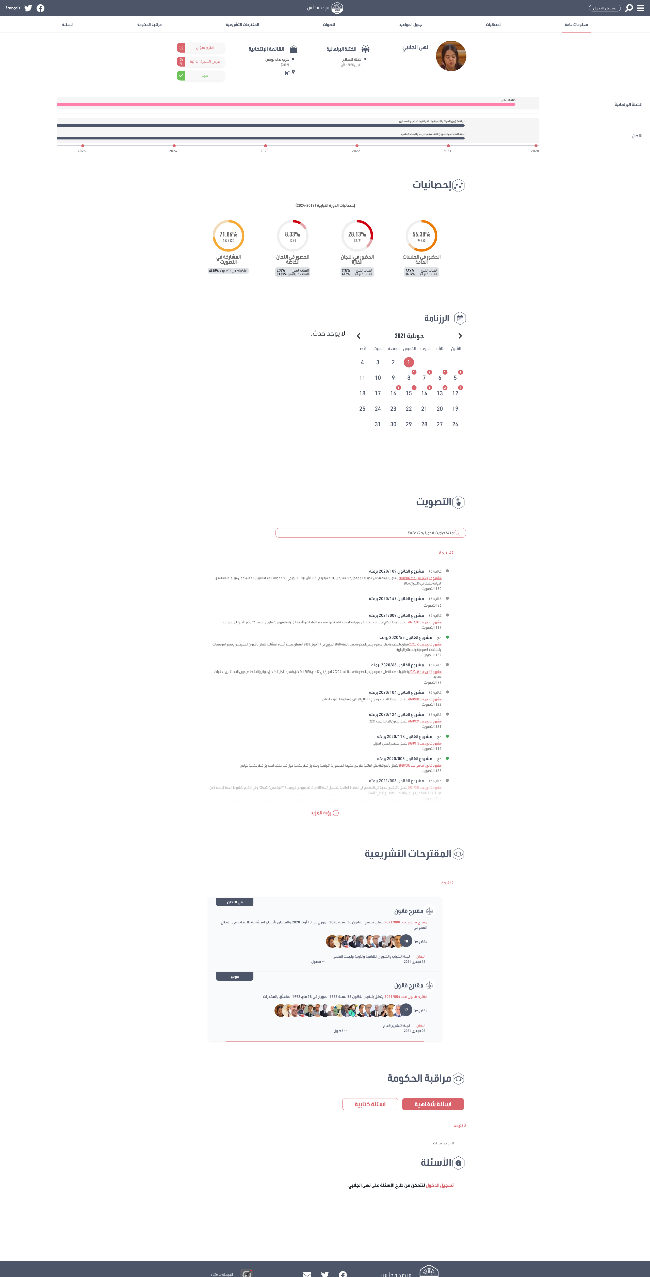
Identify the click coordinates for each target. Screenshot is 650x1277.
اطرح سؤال (205, 47)
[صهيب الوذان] (351, 941)
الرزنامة (437, 318)
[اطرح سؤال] (222, 48)
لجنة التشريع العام (396, 1025)
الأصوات (329, 24)
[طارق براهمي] (336, 941)
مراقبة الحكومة (149, 24)
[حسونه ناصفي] (395, 941)
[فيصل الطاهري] (373, 941)
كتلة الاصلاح (351, 59)
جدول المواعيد (410, 24)
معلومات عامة (576, 24)
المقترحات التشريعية (242, 24)
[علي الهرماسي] (358, 941)
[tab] (409, 361)
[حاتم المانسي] (314, 1010)
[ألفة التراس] (336, 1010)
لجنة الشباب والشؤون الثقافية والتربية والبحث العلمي (371, 956)
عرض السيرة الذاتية (205, 61)
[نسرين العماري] (388, 941)
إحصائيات (493, 24)
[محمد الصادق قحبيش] (329, 1010)
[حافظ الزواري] (395, 1010)
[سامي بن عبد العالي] (292, 1010)
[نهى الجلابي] (329, 941)
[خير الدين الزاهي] (365, 941)
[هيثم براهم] (307, 1010)
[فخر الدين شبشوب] (380, 941)
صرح (204, 75)
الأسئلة (67, 24)
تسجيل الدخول (604, 8)
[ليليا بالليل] (351, 1010)
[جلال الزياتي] (343, 941)
